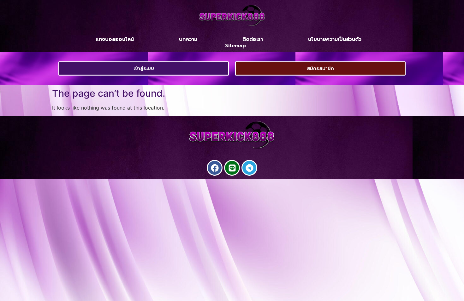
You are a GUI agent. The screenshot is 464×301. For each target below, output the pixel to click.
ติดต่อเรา (252, 39)
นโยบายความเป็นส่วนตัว (334, 39)
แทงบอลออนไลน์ (115, 39)
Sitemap (235, 46)
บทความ (188, 39)
